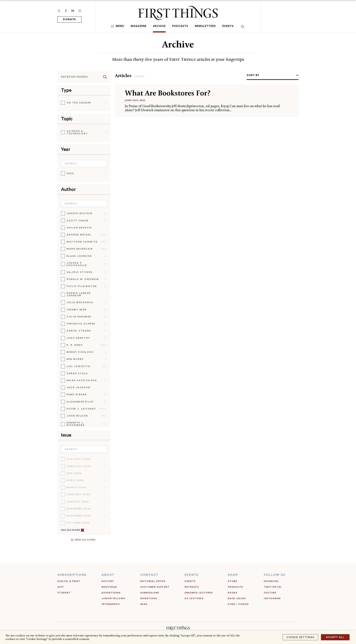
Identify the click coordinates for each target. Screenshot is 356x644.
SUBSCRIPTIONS (72, 574)
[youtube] (72, 10)
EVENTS (192, 574)
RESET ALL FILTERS (85, 540)
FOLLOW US (274, 574)
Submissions (149, 593)
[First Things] (178, 13)
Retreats (192, 587)
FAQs (144, 604)
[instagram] (79, 10)
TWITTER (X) (272, 587)
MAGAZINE (138, 26)
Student (64, 593)
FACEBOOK (271, 581)
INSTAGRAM (272, 598)
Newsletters (205, 26)
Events (228, 26)
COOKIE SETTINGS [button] (300, 637)
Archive (159, 26)
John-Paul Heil (135, 100)
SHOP (233, 574)
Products (235, 587)
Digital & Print (69, 581)
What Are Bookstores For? (167, 93)
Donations (148, 598)
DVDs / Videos (238, 604)
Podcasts (180, 26)
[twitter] (58, 10)
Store (232, 581)
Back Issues (237, 598)
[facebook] (66, 10)
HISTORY (108, 581)
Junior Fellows (113, 598)
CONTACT (149, 574)
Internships (111, 604)
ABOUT (108, 574)
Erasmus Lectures (199, 593)
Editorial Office (153, 581)
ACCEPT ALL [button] (335, 637)
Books (233, 593)
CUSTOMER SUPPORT (155, 587)
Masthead (109, 587)
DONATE (69, 19)
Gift (60, 587)
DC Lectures (194, 598)
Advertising (111, 593)
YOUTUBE (270, 593)
